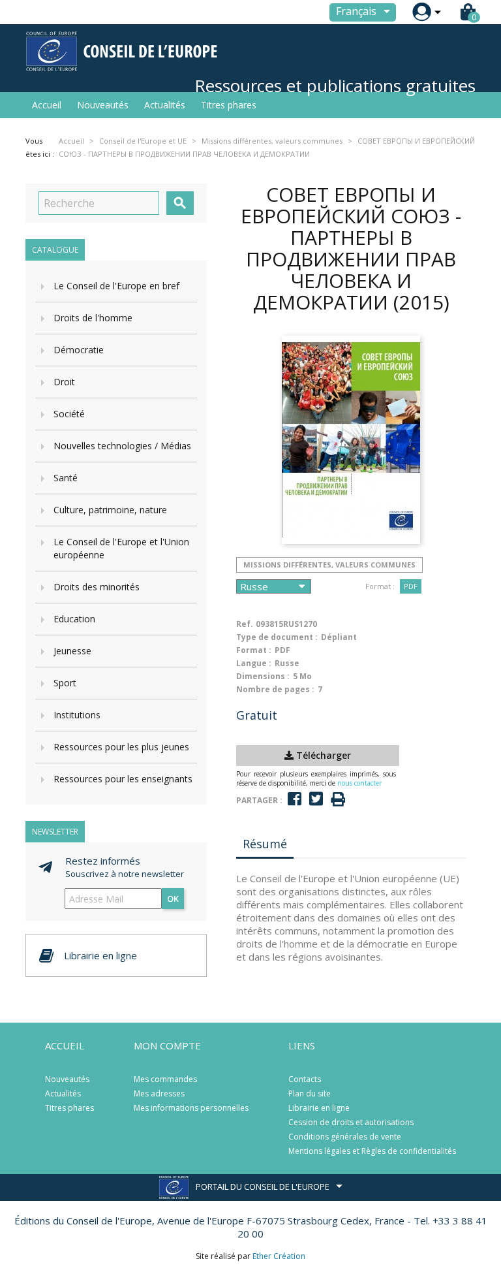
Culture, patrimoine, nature (110, 509)
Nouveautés (103, 105)
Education (74, 619)
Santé (65, 477)
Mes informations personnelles (191, 1107)
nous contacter (359, 783)
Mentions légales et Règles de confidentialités (372, 1150)
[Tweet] (316, 799)
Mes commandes (165, 1079)
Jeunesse (72, 651)
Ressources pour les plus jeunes (121, 747)
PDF (411, 586)
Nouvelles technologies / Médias (122, 445)
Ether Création (278, 1256)
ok (173, 898)
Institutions (76, 715)
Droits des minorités (96, 587)
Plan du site (309, 1093)
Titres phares (228, 105)
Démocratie (78, 349)
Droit (64, 381)
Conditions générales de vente (344, 1136)
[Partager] (294, 799)
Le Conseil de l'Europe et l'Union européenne (121, 548)
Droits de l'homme (92, 317)
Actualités (164, 105)
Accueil (46, 105)
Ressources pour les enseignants (122, 779)
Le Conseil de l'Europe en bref (116, 285)
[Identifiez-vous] (421, 12)
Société (69, 413)
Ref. (244, 624)
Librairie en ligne (319, 1107)
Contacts (304, 1079)
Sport (64, 683)
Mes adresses (159, 1093)
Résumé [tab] (265, 844)
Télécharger (322, 755)
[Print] (338, 799)
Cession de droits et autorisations (351, 1122)
